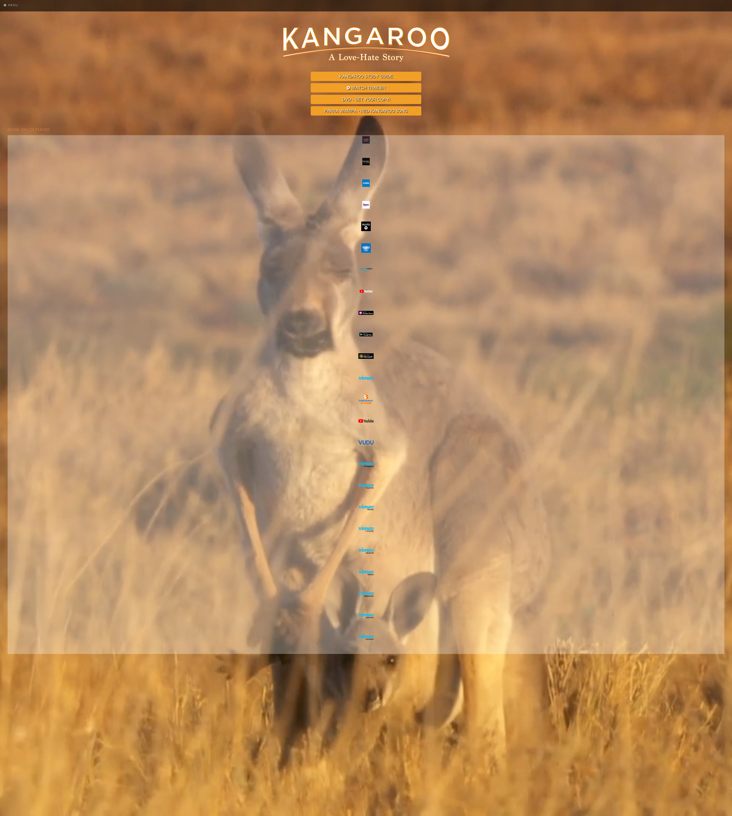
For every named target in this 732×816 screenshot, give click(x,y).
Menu (12, 5)
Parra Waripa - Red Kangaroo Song (366, 111)
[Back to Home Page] (366, 45)
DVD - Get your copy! (366, 99)
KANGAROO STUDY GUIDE (366, 76)
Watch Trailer (367, 88)
